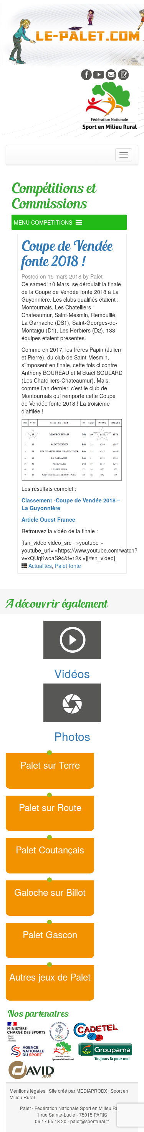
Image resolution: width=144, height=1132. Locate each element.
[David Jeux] (31, 1069)
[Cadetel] (95, 1031)
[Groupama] (105, 1050)
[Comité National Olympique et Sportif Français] (59, 1031)
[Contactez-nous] (111, 74)
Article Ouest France (48, 519)
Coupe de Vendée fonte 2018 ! (67, 253)
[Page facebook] (86, 74)
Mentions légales (27, 1090)
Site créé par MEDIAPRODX (78, 1090)
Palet (96, 276)
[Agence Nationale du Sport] (27, 1050)
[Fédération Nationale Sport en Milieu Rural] (63, 1050)
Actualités (40, 565)
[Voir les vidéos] (98, 74)
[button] (43, 222)
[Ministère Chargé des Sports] (26, 1031)
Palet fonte (68, 565)
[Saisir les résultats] (123, 74)
